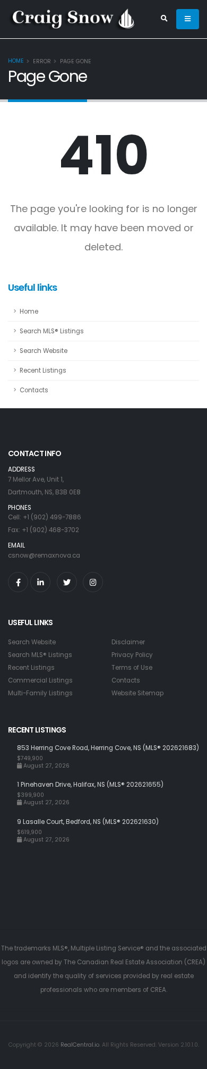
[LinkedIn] (40, 582)
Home (16, 61)
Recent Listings (43, 370)
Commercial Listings (40, 680)
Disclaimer (128, 642)
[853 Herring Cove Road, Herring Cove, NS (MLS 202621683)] (12, 756)
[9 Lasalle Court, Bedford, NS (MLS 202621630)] (12, 830)
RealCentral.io (80, 1045)
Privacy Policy (132, 655)
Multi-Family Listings (40, 693)
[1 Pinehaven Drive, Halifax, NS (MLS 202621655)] (12, 793)
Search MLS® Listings (52, 331)
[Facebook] (18, 582)
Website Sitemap (137, 693)
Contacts (34, 390)
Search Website (43, 351)
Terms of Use (131, 667)
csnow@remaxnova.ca (44, 555)
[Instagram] (93, 582)
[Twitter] (67, 582)
